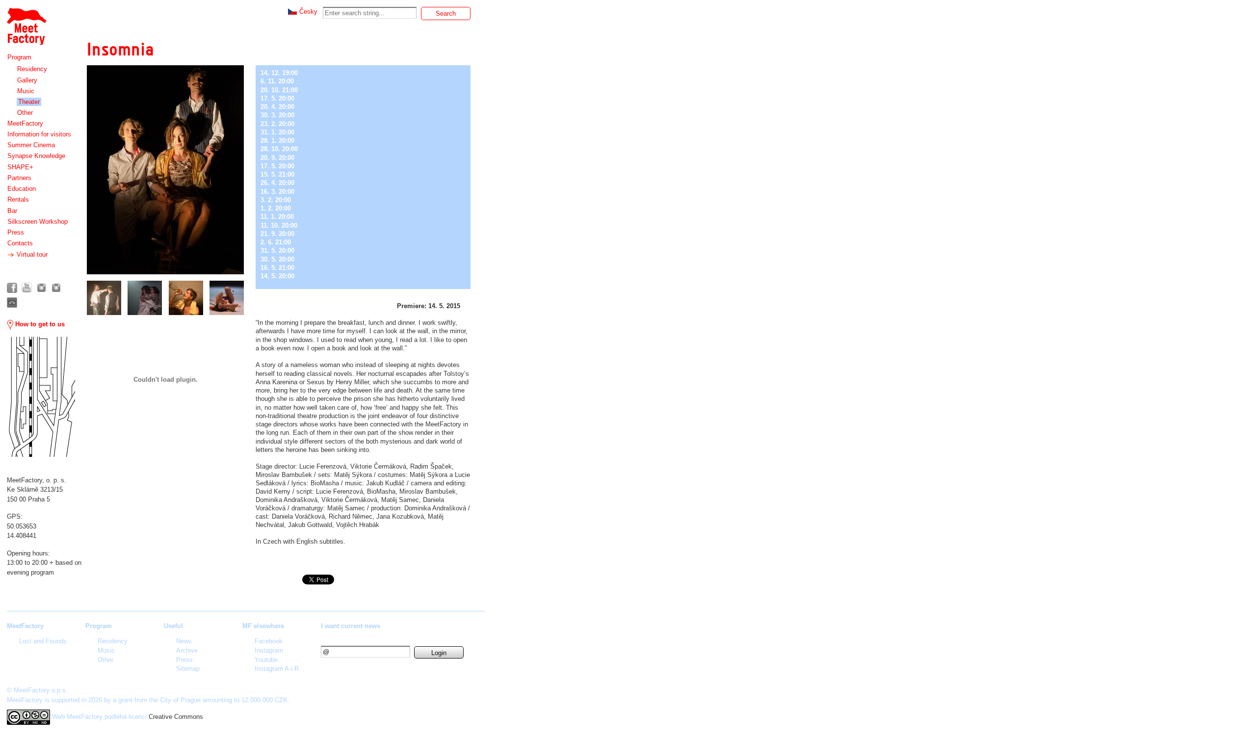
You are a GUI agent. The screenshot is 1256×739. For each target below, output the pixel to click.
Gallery (27, 80)
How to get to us (39, 324)
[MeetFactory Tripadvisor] (12, 302)
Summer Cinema (31, 145)
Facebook (269, 641)
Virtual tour (31, 254)
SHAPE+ (20, 167)
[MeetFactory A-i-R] (56, 288)
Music (25, 91)
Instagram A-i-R (277, 668)
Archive (187, 650)
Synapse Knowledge (36, 155)
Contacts (20, 243)
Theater (29, 102)
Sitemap (188, 668)
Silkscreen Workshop (37, 221)
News (184, 641)
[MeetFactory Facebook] (12, 288)
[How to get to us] (41, 397)
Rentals (18, 199)
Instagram (269, 650)
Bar (12, 210)
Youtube (266, 659)
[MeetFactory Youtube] (27, 288)
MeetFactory (25, 123)
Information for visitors (39, 134)
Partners (19, 178)
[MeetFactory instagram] (41, 288)
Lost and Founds (43, 641)
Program (19, 57)
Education (21, 188)
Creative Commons (176, 716)
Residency (32, 69)
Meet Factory (26, 21)
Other (25, 112)
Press (15, 232)
